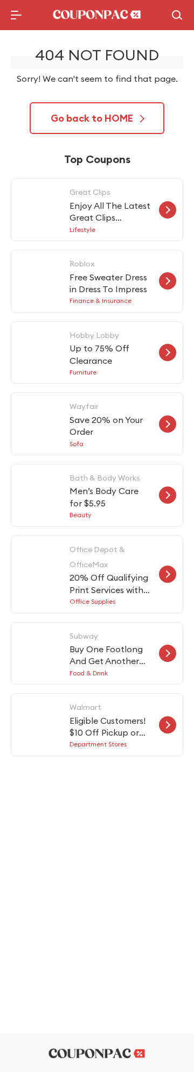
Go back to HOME (92, 118)
